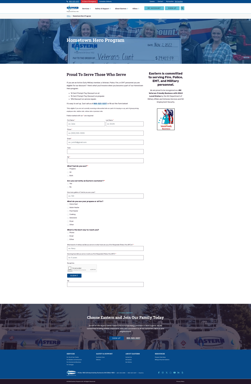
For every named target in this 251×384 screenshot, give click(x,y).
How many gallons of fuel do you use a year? (81, 192)
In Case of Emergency (89, 1)
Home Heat (74, 204)
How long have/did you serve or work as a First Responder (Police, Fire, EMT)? (91, 254)
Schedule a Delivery (105, 1)
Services (85, 9)
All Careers (129, 359)
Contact (160, 1)
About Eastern (133, 354)
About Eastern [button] (120, 9)
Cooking (72, 214)
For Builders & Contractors (74, 359)
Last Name (110, 120)
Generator (73, 218)
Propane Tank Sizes (160, 357)
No (70, 187)
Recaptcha (70, 263)
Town (69, 148)
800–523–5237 (133, 338)
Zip (68, 157)
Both (71, 176)
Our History (129, 362)
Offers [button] (134, 9)
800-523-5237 (74, 1)
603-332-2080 (121, 373)
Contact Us (129, 357)
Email (69, 138)
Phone (69, 129)
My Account (154, 8)
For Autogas (70, 364)
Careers (152, 1)
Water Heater (74, 207)
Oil (70, 172)
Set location (179, 1)
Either (72, 239)
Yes (71, 183)
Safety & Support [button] (102, 9)
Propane (73, 169)
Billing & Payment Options (162, 359)
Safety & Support (104, 354)
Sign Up (172, 8)
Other (72, 225)
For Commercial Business (74, 362)
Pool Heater (74, 211)
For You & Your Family (73, 357)
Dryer (72, 221)
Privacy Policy (180, 381)
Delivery (98, 359)
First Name (71, 120)
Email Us (141, 373)
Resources (160, 354)
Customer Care (100, 357)
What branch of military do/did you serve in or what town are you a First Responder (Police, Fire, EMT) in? (100, 245)
